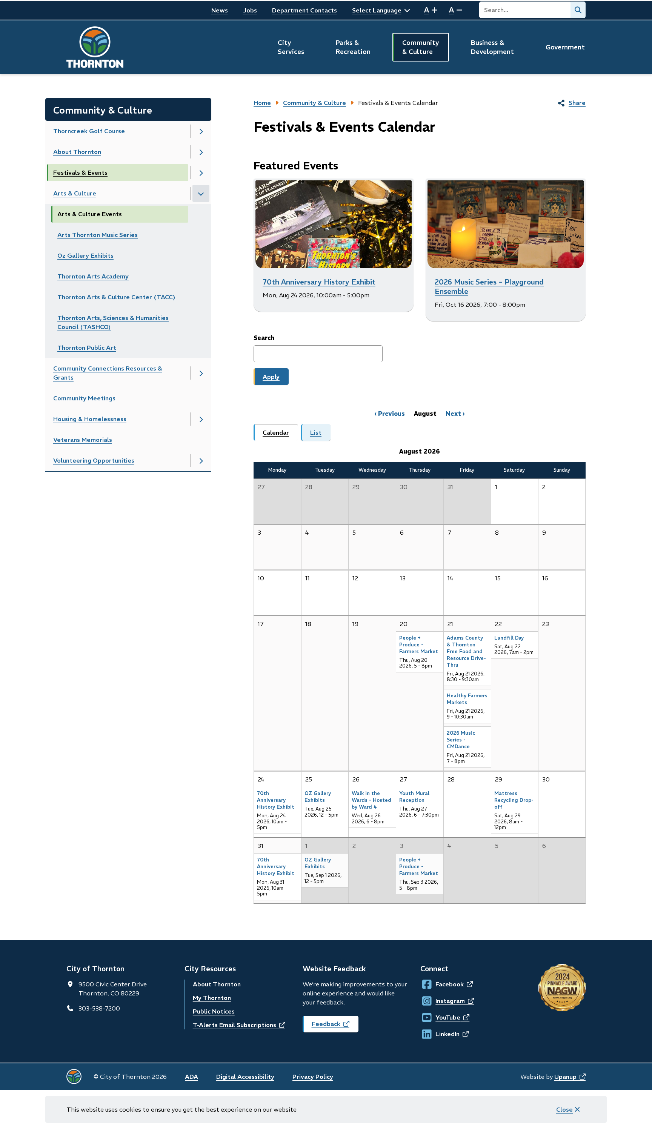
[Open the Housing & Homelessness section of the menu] (200, 419)
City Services (291, 47)
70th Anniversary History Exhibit (319, 281)
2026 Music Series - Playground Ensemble (489, 286)
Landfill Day (509, 638)
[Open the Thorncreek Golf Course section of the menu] (200, 131)
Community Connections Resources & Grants (107, 373)
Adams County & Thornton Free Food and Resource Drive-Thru (466, 651)
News (219, 10)
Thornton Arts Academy (93, 276)
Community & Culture (420, 47)
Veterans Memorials (82, 439)
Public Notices (214, 1011)
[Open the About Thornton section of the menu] (200, 151)
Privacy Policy (312, 1076)
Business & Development (492, 47)
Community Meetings (84, 398)
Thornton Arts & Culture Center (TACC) (116, 297)
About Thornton (77, 151)
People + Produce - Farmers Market (418, 645)
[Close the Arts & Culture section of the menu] (200, 193)
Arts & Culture (74, 193)
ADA (191, 1076)
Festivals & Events (80, 172)
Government (565, 47)
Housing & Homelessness (89, 419)
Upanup (570, 1076)
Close (564, 1109)
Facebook (442, 984)
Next (453, 413)
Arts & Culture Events (89, 214)
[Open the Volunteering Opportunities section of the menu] (200, 460)
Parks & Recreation (353, 47)
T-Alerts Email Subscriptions (239, 1025)
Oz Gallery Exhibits (85, 255)
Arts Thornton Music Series (97, 234)
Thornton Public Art (86, 347)
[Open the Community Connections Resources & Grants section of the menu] (200, 373)
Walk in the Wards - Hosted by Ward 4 (371, 800)
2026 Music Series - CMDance (461, 740)
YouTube (442, 1017)
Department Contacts (304, 10)
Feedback (335, 1026)
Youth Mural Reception (414, 796)
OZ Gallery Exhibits (317, 796)
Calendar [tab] (276, 432)
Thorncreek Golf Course (89, 131)
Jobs (250, 10)
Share (577, 102)
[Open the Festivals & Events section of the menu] (200, 172)
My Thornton (212, 997)
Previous (391, 413)
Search (264, 337)
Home (262, 102)
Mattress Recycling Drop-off (514, 800)
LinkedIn (442, 1034)
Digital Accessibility (245, 1076)
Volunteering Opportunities (93, 460)
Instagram (442, 1000)
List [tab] (315, 432)
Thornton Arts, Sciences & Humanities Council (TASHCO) (113, 322)
